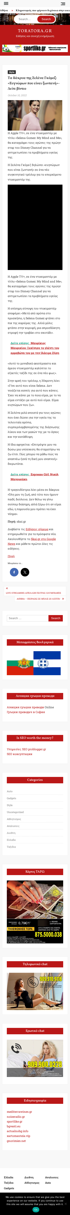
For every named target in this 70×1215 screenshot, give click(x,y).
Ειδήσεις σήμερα (37, 529)
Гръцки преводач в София (26, 712)
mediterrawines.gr (19, 1111)
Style (11, 72)
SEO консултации (19, 754)
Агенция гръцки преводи (25, 707)
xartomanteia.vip (18, 1136)
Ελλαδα (11, 839)
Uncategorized (15, 812)
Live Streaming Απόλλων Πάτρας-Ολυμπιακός (33, 592)
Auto (10, 791)
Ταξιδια (11, 846)
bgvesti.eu (13, 1126)
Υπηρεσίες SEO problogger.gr (26, 749)
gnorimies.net (16, 1141)
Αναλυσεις (13, 826)
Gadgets (11, 798)
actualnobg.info (17, 1131)
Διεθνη (11, 833)
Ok (36, 1209)
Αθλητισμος (14, 819)
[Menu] (5, 3)
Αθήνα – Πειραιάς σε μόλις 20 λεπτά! (38, 598)
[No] (65, 1204)
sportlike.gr (14, 1121)
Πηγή (11, 556)
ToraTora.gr (35, 31)
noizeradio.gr (16, 1116)
